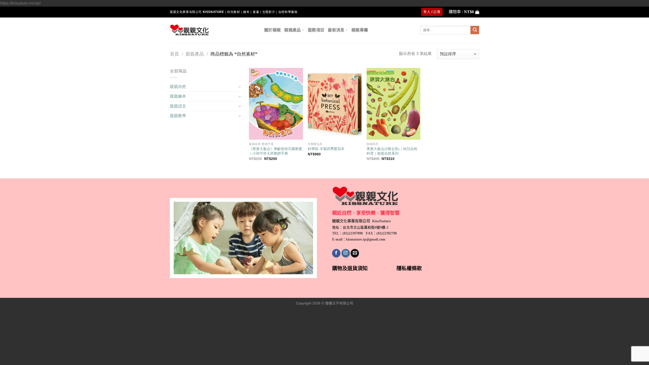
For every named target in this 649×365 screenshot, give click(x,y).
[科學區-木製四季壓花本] (335, 104)
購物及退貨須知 (350, 268)
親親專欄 (359, 30)
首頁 (174, 54)
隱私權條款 (409, 268)
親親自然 (178, 86)
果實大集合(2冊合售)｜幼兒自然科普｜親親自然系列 (392, 151)
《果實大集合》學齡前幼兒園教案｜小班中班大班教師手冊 (275, 151)
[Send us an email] (355, 253)
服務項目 (316, 30)
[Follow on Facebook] (336, 253)
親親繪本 (178, 96)
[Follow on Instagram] (345, 253)
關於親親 (272, 30)
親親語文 (178, 106)
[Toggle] (240, 86)
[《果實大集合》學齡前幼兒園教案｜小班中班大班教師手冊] (276, 104)
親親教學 (178, 116)
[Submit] (475, 30)
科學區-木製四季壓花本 (326, 149)
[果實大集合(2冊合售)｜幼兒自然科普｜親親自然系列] (393, 104)
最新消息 (336, 30)
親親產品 (292, 30)
